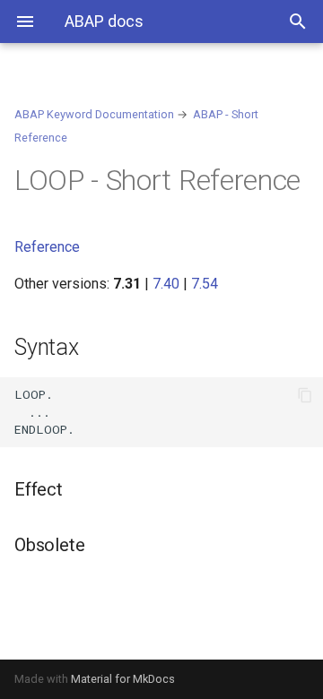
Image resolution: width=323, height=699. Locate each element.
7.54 (204, 283)
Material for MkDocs (123, 679)
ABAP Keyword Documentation (94, 114)
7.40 (166, 283)
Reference (47, 246)
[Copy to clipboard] (305, 395)
